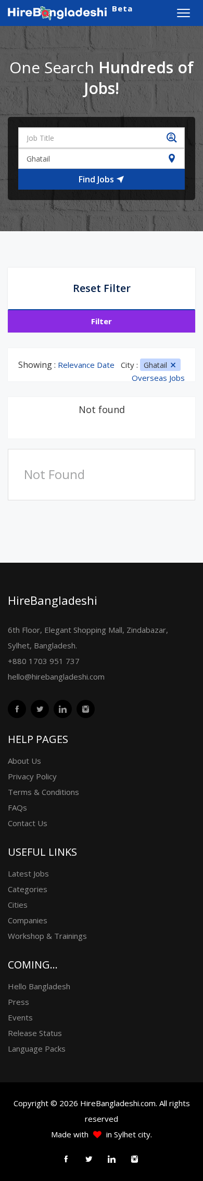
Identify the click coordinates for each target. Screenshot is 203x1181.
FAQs (17, 807)
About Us (24, 760)
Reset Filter (102, 288)
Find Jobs (97, 179)
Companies (27, 920)
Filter (101, 321)
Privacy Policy (32, 776)
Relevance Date (86, 365)
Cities (18, 904)
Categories (27, 889)
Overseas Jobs (158, 378)
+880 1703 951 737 (44, 661)
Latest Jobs (28, 873)
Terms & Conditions (43, 792)
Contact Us (27, 823)
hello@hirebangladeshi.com (56, 676)
